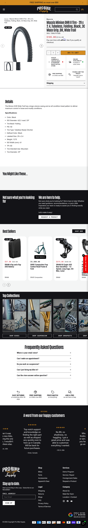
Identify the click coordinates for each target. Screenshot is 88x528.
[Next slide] (41, 46)
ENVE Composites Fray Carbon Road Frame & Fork (39, 267)
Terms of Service (44, 506)
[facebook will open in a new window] (68, 501)
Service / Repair (68, 475)
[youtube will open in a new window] (71, 501)
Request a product (49, 217)
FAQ (39, 500)
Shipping (41, 491)
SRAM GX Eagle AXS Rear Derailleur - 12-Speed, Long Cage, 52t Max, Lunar (65, 268)
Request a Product (69, 481)
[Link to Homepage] (44, 9)
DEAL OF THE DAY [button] (85, 264)
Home (6, 19)
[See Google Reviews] (76, 515)
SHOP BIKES (14, 336)
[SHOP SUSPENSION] (40, 315)
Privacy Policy (43, 503)
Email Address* (9, 494)
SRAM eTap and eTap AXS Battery (13, 266)
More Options (40, 257)
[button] (8, 66)
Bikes (40, 472)
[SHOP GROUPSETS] (65, 315)
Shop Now (79, 231)
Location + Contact (70, 497)
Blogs (40, 497)
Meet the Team (68, 494)
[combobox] (67, 9)
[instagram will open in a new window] (64, 501)
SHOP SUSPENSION (39, 336)
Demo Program (68, 472)
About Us (66, 491)
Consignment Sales (70, 478)
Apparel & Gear (43, 481)
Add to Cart (73, 53)
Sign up (8, 503)
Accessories (42, 478)
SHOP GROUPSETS (65, 336)
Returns (41, 494)
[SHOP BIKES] (14, 315)
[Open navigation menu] (4, 9)
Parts (40, 475)
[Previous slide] (2, 46)
